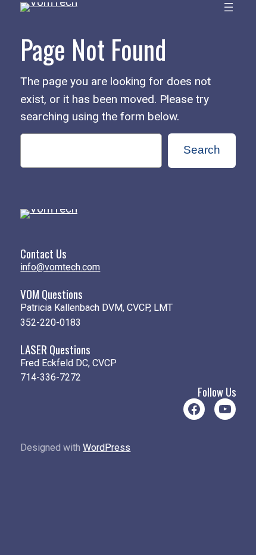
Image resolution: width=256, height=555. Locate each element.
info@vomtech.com (60, 267)
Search (201, 150)
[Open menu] (228, 7)
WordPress (106, 447)
